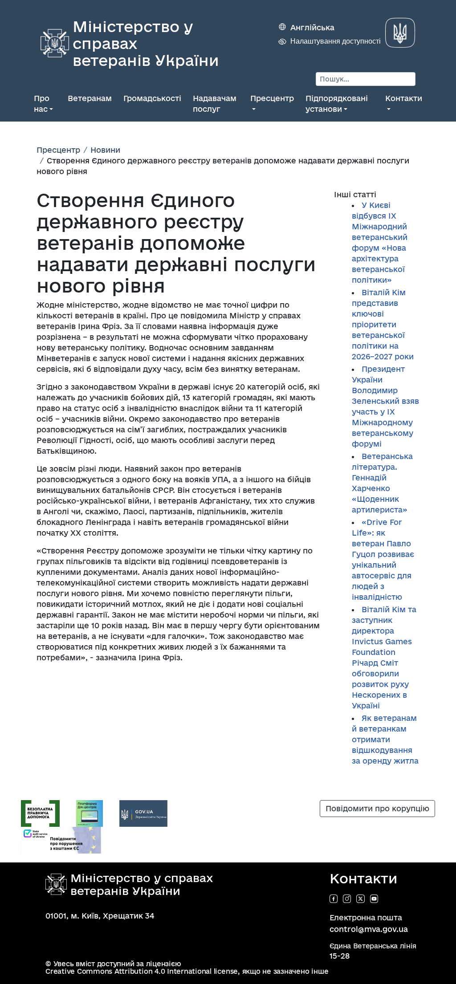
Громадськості (152, 98)
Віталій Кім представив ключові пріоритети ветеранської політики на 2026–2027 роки (383, 324)
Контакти (403, 98)
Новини (105, 150)
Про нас (41, 103)
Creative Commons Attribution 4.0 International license (141, 971)
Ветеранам (90, 98)
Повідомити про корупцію (377, 808)
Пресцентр (272, 98)
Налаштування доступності (335, 41)
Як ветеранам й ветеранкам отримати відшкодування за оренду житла (385, 739)
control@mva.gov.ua (369, 929)
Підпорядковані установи (336, 103)
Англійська (312, 27)
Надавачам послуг (214, 103)
